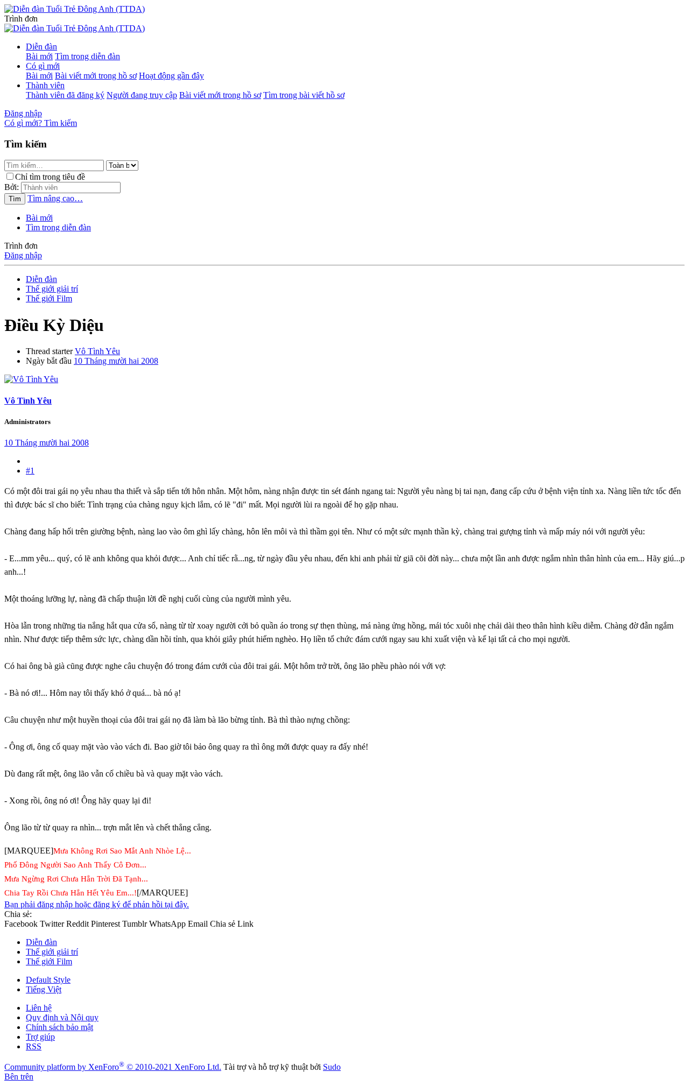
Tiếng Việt (43, 989)
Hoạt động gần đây (171, 75)
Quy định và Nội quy (62, 1017)
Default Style (48, 979)
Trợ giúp (40, 1036)
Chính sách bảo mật (59, 1027)
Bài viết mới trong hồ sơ (96, 75)
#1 (30, 470)
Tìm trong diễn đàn (87, 56)
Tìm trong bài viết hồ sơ (303, 95)
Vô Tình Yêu (97, 351)
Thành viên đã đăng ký (65, 95)
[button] (21, 18)
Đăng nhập (23, 255)
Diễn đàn (41, 46)
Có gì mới (43, 65)
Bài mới (39, 56)
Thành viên (45, 85)
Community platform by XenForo (112, 1066)
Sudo (332, 1066)
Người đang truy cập (142, 95)
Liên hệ (39, 1007)
